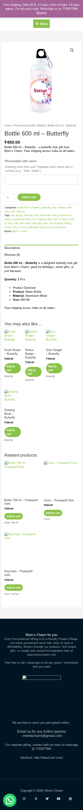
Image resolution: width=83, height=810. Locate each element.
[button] (72, 50)
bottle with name (48, 215)
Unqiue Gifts (59, 227)
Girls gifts (37, 223)
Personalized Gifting (60, 223)
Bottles (42, 125)
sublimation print (35, 227)
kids (45, 223)
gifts (49, 219)
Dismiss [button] (41, 12)
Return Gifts (10, 227)
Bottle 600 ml (24, 207)
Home (8, 125)
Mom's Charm (19, 231)
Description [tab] (12, 248)
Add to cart (29, 197)
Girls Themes (58, 207)
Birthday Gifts (31, 215)
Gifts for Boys (60, 219)
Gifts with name (22, 223)
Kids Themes (18, 211)
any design (17, 215)
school (22, 227)
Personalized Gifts (25, 125)
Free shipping (38, 219)
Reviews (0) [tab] (12, 254)
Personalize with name (21, 161)
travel (49, 227)
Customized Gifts (21, 219)
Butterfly (45, 207)
